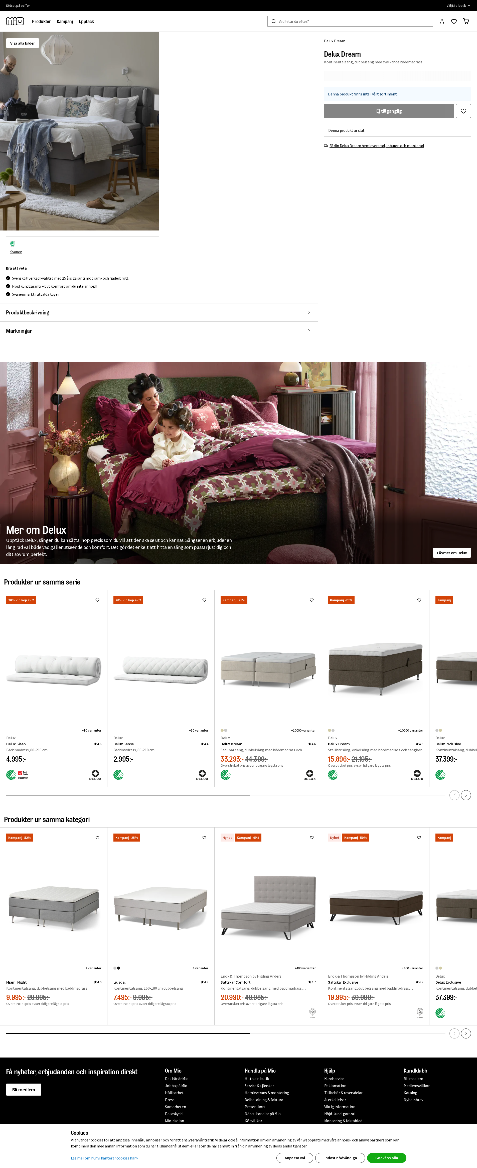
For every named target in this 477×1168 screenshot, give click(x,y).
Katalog (410, 1092)
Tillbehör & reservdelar (343, 1092)
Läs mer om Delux (452, 552)
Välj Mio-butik (456, 5)
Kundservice (334, 1078)
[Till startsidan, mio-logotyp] (15, 21)
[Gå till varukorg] (466, 21)
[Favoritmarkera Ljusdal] (204, 838)
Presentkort (255, 1106)
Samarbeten (175, 1106)
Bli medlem (23, 1089)
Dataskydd (173, 1113)
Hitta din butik (257, 1078)
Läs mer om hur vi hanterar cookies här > (105, 1157)
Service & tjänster (259, 1085)
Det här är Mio (176, 1078)
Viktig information (339, 1106)
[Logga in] (442, 21)
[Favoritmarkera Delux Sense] (204, 600)
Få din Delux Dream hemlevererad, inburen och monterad (377, 145)
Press (169, 1099)
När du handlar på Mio (263, 1113)
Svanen (16, 251)
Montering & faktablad (343, 1120)
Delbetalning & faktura (264, 1099)
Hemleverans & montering (267, 1092)
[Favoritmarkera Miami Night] (97, 838)
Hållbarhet (174, 1092)
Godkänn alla (386, 1157)
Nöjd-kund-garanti (340, 1113)
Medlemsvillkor (416, 1085)
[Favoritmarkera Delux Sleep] (97, 600)
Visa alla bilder (22, 43)
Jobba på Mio (176, 1085)
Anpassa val (295, 1157)
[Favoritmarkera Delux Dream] (463, 111)
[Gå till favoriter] (454, 21)
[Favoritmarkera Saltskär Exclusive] (419, 838)
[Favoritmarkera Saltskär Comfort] (312, 838)
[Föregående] (454, 795)
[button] (79, 131)
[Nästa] (466, 795)
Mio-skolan (174, 1120)
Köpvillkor (253, 1120)
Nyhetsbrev (413, 1099)
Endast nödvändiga (340, 1157)
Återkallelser (335, 1099)
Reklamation (335, 1085)
